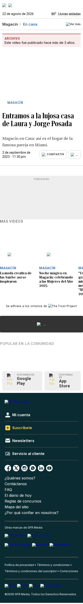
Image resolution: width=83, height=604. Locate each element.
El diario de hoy (18, 495)
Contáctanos (16, 484)
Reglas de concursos (23, 501)
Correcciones (69, 571)
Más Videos (11, 221)
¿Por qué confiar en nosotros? (32, 513)
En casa (30, 24)
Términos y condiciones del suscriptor (31, 571)
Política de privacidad (19, 565)
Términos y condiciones (53, 565)
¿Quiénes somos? (20, 478)
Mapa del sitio (17, 507)
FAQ (8, 489)
